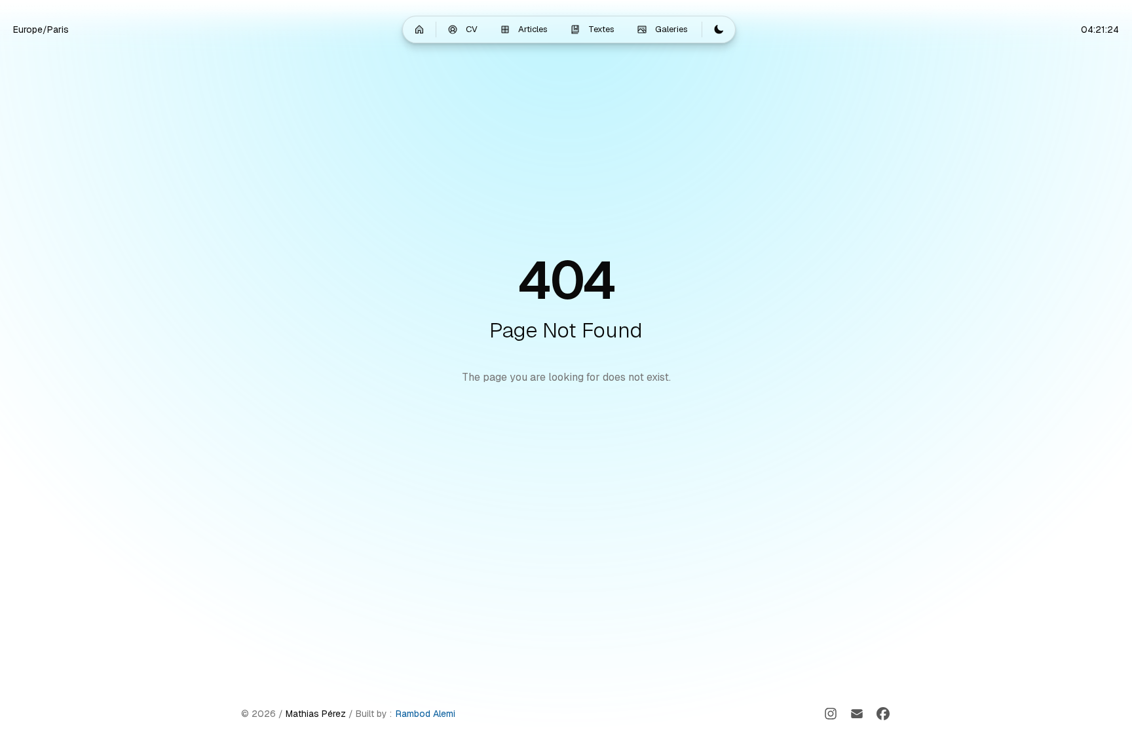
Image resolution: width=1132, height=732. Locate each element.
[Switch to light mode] (718, 29)
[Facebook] (883, 714)
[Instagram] (831, 714)
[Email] (857, 714)
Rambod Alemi (425, 714)
